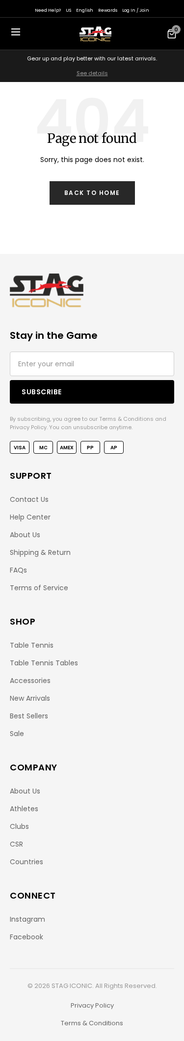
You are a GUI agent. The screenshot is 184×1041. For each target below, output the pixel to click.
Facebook (26, 937)
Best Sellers (29, 716)
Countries (26, 862)
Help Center (30, 517)
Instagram (27, 919)
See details (92, 73)
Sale (17, 734)
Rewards (107, 10)
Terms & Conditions (92, 1023)
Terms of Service (39, 588)
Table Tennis (31, 645)
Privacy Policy (92, 1005)
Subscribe (42, 392)
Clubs (19, 826)
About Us (25, 535)
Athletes (24, 809)
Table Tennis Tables (44, 663)
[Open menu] (15, 34)
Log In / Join (135, 10)
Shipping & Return (40, 552)
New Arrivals (30, 698)
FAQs (18, 570)
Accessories (30, 680)
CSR (16, 844)
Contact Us (29, 499)
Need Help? (48, 10)
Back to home (92, 193)
